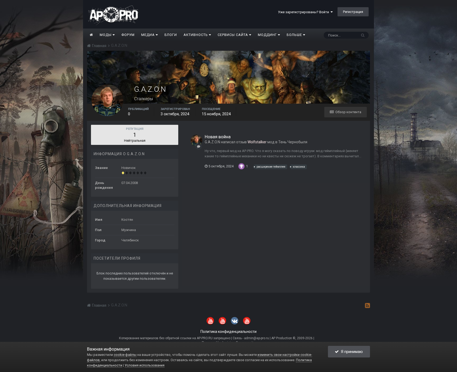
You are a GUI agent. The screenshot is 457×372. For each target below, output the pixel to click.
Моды (106, 35)
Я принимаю (351, 351)
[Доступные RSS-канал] (367, 305)
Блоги (170, 35)
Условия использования (144, 365)
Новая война (218, 136)
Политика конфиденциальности (228, 331)
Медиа (148, 35)
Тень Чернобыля (292, 142)
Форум (128, 35)
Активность (196, 35)
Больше (294, 35)
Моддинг (268, 35)
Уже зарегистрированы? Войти (304, 12)
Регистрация (353, 12)
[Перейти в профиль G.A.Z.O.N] (196, 140)
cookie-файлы (125, 355)
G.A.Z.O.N (212, 142)
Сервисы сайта (233, 35)
